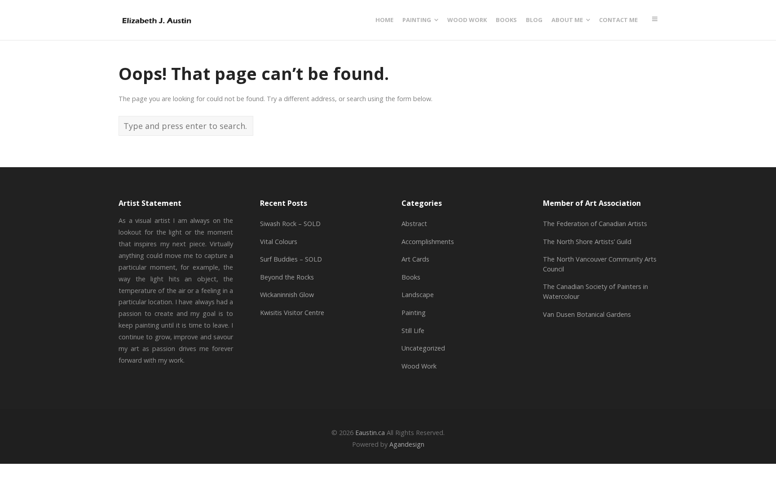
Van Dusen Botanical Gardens (587, 314)
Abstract (414, 223)
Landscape (417, 294)
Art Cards (415, 259)
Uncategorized (423, 348)
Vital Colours (278, 241)
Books (410, 277)
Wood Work (418, 366)
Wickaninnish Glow (287, 294)
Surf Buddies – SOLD (291, 259)
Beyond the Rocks (287, 277)
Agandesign (406, 444)
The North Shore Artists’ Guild (587, 241)
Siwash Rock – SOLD (290, 223)
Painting (413, 312)
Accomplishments (427, 241)
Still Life (412, 330)
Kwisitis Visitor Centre (292, 312)
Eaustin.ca (370, 432)
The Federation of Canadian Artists (595, 223)
